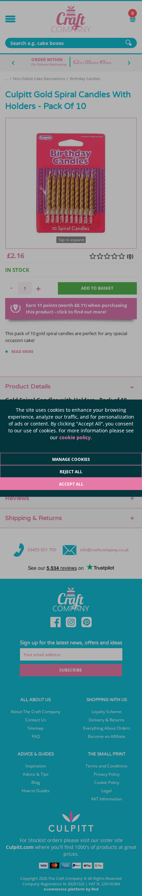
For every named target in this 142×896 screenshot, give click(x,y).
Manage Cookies (71, 459)
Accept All (71, 484)
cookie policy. (75, 437)
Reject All (71, 471)
